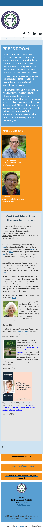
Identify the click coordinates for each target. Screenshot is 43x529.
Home (4, 38)
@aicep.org (9, 201)
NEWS (12, 38)
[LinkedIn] (34, 33)
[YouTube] (40, 33)
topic (14, 298)
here (15, 238)
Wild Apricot (20, 526)
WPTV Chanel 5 (23, 331)
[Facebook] (24, 33)
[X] (29, 33)
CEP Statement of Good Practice (21, 466)
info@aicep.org (8, 165)
